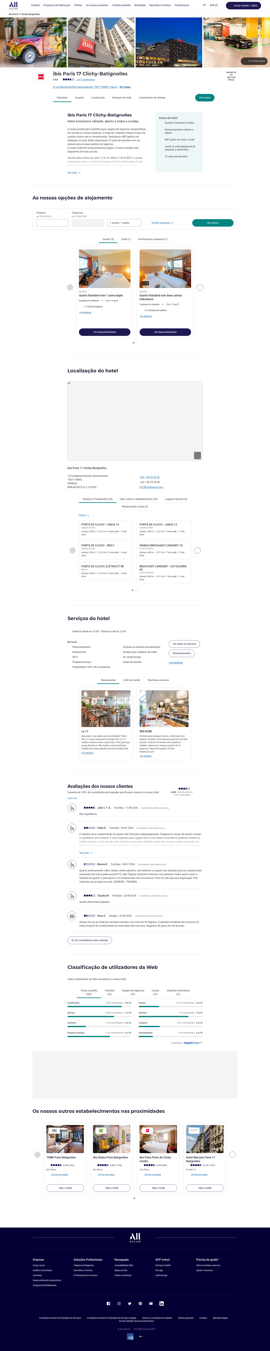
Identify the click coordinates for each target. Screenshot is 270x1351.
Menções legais (220, 1318)
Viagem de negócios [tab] (133, 992)
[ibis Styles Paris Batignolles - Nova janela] (111, 1139)
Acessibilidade (176, 662)
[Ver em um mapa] (135, 421)
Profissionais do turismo (85, 1275)
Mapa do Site (121, 1270)
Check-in (43, 214)
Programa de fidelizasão (44, 1285)
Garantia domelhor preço (231, 76)
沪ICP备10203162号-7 (145, 1329)
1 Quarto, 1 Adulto (119, 222)
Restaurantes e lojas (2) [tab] (135, 506)
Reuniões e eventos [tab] (158, 680)
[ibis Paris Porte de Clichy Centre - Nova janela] (158, 1139)
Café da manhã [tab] (131, 680)
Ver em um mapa (59, 1174)
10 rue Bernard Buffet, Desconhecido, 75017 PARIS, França (85, 87)
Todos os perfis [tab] (88, 992)
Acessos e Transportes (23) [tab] (98, 499)
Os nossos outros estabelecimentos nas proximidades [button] (98, 1111)
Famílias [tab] (109, 992)
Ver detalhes (87, 753)
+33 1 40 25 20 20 (150, 477)
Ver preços (205, 97)
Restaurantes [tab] (108, 680)
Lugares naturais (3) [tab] (176, 499)
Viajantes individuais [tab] (178, 992)
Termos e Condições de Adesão (157, 1318)
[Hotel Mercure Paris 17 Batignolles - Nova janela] (205, 1139)
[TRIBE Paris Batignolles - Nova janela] (65, 1139)
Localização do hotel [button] (93, 371)
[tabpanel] (135, 295)
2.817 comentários (85, 79)
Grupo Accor (39, 1265)
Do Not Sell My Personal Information (136, 1321)
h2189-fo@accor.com (151, 487)
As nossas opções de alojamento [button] (72, 198)
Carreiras (37, 1275)
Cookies (203, 1318)
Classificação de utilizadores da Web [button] (113, 967)
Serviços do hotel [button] (89, 618)
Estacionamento (182, 653)
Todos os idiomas (123, 1275)
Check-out (79, 214)
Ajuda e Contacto (204, 1270)
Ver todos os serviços (184, 643)
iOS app (159, 1270)
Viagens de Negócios (84, 1265)
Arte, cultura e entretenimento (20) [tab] (139, 499)
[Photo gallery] (135, 42)
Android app (161, 1275)
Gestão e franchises (42, 1270)
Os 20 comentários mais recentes (89, 940)
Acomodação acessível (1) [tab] (153, 239)
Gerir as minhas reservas (208, 1265)
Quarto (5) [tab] (108, 239)
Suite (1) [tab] (126, 239)
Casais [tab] (155, 992)
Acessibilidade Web (124, 1265)
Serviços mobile (162, 1265)
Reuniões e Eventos (83, 1270)
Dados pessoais (185, 1318)
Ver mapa (125, 87)
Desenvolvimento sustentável (47, 1280)
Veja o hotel (65, 1187)
